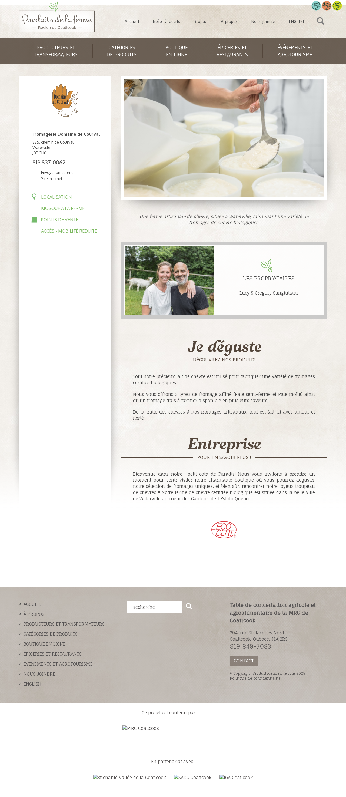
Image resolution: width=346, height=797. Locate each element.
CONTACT (244, 660)
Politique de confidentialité (255, 678)
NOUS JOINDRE (39, 674)
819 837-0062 (48, 162)
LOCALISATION (56, 197)
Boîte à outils (166, 21)
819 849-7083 (250, 646)
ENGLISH (297, 21)
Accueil (132, 21)
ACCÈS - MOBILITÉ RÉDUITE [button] (69, 231)
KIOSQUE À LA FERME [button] (63, 208)
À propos (229, 21)
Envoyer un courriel (58, 172)
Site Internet (51, 178)
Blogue (200, 21)
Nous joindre (263, 21)
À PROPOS (34, 614)
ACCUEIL (32, 604)
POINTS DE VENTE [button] (59, 219)
